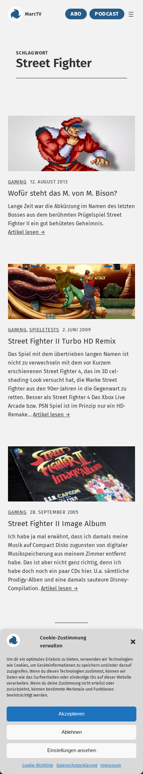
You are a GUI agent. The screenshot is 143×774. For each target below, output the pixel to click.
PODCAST (107, 14)
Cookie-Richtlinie (37, 765)
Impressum (110, 765)
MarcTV (33, 14)
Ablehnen (72, 732)
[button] (133, 641)
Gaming (17, 182)
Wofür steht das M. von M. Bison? (62, 193)
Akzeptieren (71, 714)
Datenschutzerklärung (77, 765)
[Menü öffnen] (131, 14)
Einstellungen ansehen (71, 750)
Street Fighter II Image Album (57, 523)
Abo (76, 14)
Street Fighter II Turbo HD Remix (62, 341)
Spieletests (44, 330)
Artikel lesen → (26, 232)
